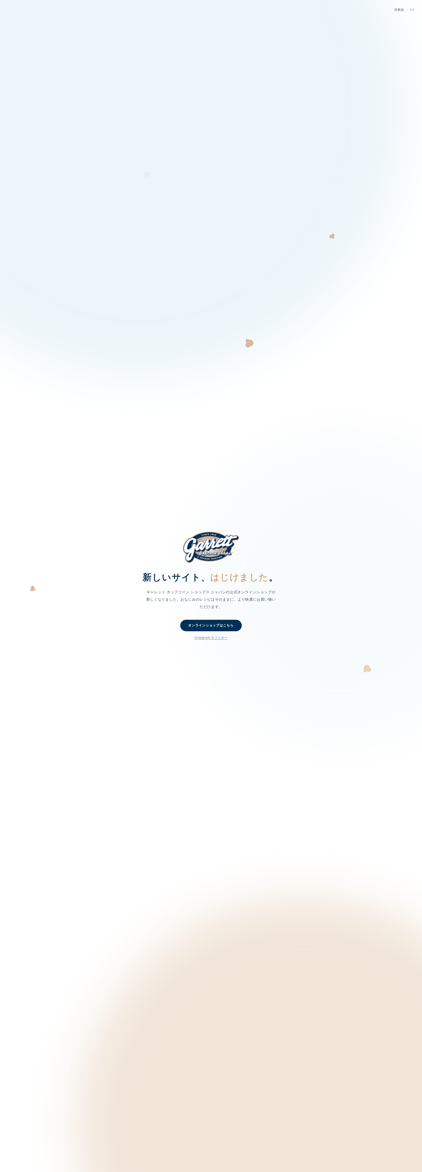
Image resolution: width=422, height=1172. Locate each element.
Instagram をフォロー (211, 637)
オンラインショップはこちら (211, 625)
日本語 (399, 9)
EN (412, 9)
